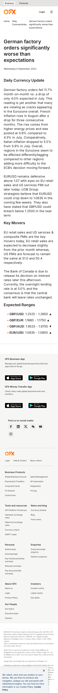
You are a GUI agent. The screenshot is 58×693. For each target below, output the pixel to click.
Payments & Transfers (14, 481)
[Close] (44, 670)
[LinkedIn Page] (18, 426)
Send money (10, 549)
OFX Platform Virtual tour (16, 510)
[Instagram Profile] (11, 434)
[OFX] (10, 11)
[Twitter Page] (25, 426)
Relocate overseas (13, 566)
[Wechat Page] (33, 426)
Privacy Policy (11, 598)
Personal (23, 3)
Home (7, 21)
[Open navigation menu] (51, 12)
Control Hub (10, 495)
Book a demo (36, 460)
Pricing (33, 491)
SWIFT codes (11, 534)
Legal (7, 593)
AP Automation (36, 481)
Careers (8, 618)
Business (9, 3)
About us (9, 588)
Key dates (35, 598)
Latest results (37, 593)
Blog (33, 515)
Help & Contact (20, 460)
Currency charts (12, 530)
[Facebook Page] (11, 426)
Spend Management (39, 477)
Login (42, 12)
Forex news (36, 519)
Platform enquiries (39, 557)
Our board (9, 609)
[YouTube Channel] (40, 426)
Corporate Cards (12, 486)
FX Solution (10, 491)
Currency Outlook (38, 510)
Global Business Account (15, 477)
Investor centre (37, 588)
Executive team (12, 613)
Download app (11, 554)
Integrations (35, 486)
